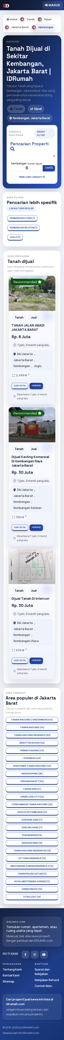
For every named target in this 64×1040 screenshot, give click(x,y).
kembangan (26, 163)
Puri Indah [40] (32, 758)
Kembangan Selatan (28, 508)
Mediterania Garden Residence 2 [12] (32, 866)
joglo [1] (15, 237)
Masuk (54, 5)
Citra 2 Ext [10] (32, 896)
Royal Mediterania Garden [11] (32, 881)
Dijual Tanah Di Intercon (30, 598)
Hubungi (36, 385)
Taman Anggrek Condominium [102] (32, 719)
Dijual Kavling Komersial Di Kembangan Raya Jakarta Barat (30, 461)
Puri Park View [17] (32, 819)
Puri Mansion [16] (32, 835)
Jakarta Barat (23, 360)
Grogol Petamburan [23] (32, 812)
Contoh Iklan (43, 986)
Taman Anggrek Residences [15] (32, 850)
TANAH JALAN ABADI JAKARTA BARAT (28, 327)
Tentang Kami (12, 969)
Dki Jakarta (25, 354)
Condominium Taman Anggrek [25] (32, 804)
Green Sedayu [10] (32, 889)
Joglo (38, 366)
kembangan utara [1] (22, 218)
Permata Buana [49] (32, 750)
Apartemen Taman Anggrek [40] (32, 765)
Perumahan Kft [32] (32, 781)
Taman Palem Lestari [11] (32, 873)
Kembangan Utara (26, 641)
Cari (48, 167)
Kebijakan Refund (47, 980)
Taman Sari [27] (32, 788)
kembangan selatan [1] (23, 227)
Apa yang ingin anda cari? (31, 159)
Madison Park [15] (32, 842)
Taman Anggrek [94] (32, 727)
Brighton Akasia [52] (32, 742)
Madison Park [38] (32, 773)
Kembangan (22, 366)
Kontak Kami (11, 975)
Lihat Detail (20, 385)
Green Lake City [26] (32, 796)
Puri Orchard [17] (32, 827)
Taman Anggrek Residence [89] (32, 735)
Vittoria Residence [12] (32, 858)
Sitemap (8, 981)
